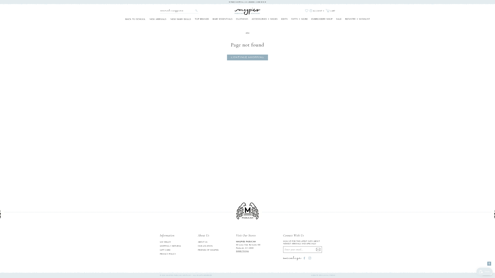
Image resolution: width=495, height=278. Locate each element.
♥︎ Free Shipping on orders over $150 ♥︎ (247, 2)
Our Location (205, 246)
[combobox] (179, 11)
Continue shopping (247, 57)
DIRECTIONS (242, 251)
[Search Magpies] (196, 10)
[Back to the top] (489, 264)
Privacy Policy (168, 254)
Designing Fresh (327, 275)
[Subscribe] (318, 249)
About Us (202, 242)
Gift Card (165, 250)
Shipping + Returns (170, 246)
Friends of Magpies (208, 250)
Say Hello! (165, 242)
